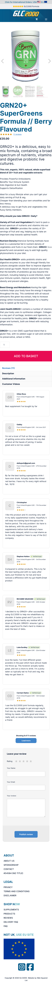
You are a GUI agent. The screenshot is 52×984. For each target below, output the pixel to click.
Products (9, 914)
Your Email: (11, 782)
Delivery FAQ (11, 922)
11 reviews (17, 134)
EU (42, 2)
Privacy (8, 887)
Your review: (11, 796)
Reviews (8, 918)
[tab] (8, 368)
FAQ (5, 926)
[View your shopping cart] (36, 19)
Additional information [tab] (13, 378)
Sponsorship (11, 865)
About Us (9, 861)
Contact (9, 869)
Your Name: (11, 768)
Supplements (11, 909)
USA (35, 2)
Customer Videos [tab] (11, 384)
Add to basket (26, 356)
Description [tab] (8, 373)
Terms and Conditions (17, 891)
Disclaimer (10, 895)
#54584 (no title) (13, 873)
